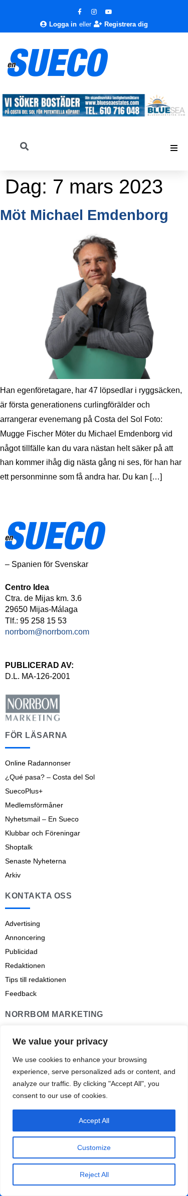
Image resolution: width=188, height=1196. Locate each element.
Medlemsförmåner (34, 805)
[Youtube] (109, 12)
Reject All (94, 1174)
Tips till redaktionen (35, 980)
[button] (174, 148)
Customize (94, 1148)
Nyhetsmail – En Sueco (42, 819)
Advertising (22, 924)
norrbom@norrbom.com (47, 632)
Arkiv (13, 875)
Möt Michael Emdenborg (84, 215)
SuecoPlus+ (24, 791)
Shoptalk (19, 847)
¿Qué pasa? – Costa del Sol (50, 777)
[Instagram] (94, 12)
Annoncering (25, 938)
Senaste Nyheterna (35, 861)
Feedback (21, 994)
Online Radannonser (38, 763)
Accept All (94, 1120)
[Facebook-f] (80, 12)
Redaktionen (25, 966)
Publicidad (21, 952)
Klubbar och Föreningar (42, 833)
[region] (94, 1110)
